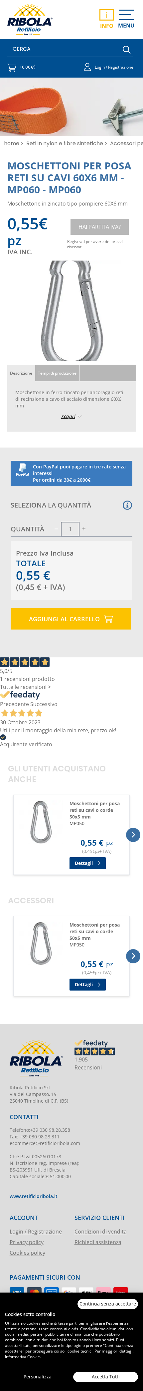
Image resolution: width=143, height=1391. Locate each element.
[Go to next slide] (133, 835)
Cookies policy (27, 1252)
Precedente (14, 703)
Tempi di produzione (57, 373)
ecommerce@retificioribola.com (45, 1143)
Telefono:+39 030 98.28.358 (40, 1130)
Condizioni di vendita (100, 1231)
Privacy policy (27, 1242)
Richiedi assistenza (97, 1242)
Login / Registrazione (36, 1231)
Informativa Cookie (22, 1356)
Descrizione (21, 373)
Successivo (44, 703)
